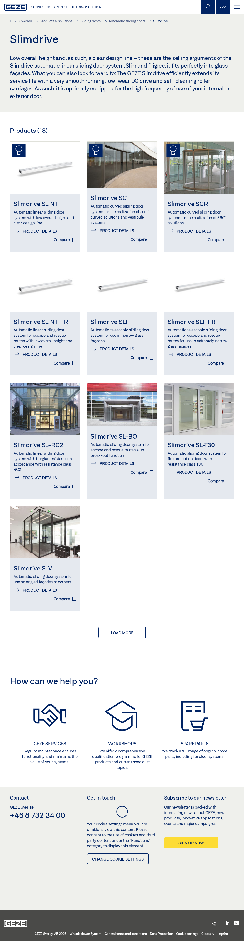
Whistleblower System (85, 934)
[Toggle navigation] (237, 7)
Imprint (222, 934)
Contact (19, 797)
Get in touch (101, 797)
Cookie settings (187, 934)
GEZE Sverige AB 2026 (50, 934)
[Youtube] (236, 923)
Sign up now (191, 843)
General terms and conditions (126, 934)
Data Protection (161, 934)
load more (122, 632)
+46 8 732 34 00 (37, 815)
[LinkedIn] (227, 923)
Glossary (207, 934)
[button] (213, 924)
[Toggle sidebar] (222, 7)
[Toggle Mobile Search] (208, 7)
